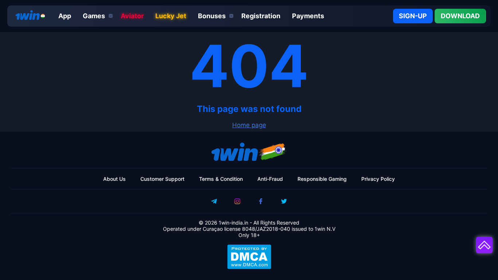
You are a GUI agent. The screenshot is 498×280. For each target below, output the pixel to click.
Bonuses (212, 16)
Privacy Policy (378, 179)
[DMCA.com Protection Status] (249, 256)
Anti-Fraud (270, 179)
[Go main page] (28, 16)
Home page (249, 125)
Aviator (132, 16)
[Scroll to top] (484, 245)
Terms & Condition (221, 179)
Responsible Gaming (322, 179)
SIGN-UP (413, 16)
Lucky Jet (170, 16)
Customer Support (162, 179)
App (64, 16)
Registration (260, 16)
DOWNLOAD (460, 16)
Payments (308, 16)
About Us (114, 179)
